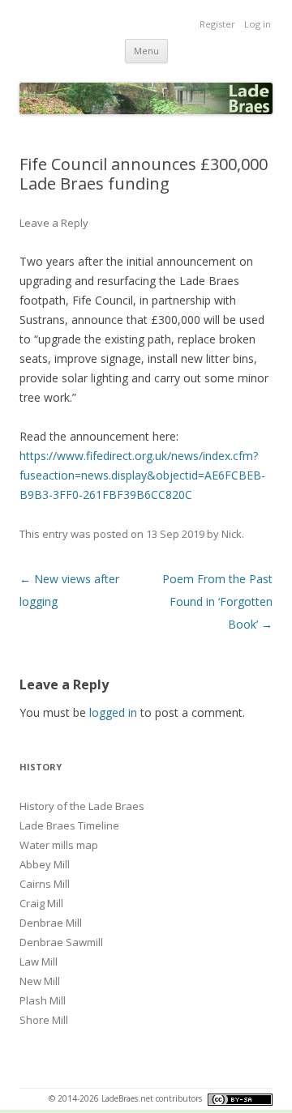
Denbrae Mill (50, 922)
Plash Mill (42, 1000)
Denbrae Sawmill (61, 942)
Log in (257, 24)
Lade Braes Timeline (69, 825)
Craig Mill (41, 903)
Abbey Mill (44, 864)
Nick (231, 534)
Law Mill (38, 961)
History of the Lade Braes (81, 806)
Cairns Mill (44, 883)
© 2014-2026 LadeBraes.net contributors (126, 1098)
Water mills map (58, 845)
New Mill (39, 981)
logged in (113, 712)
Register (217, 24)
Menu (146, 51)
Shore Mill (43, 1020)
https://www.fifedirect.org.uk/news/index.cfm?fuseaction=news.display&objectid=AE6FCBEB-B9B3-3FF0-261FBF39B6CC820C (142, 475)
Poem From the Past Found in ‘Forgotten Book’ (217, 601)
